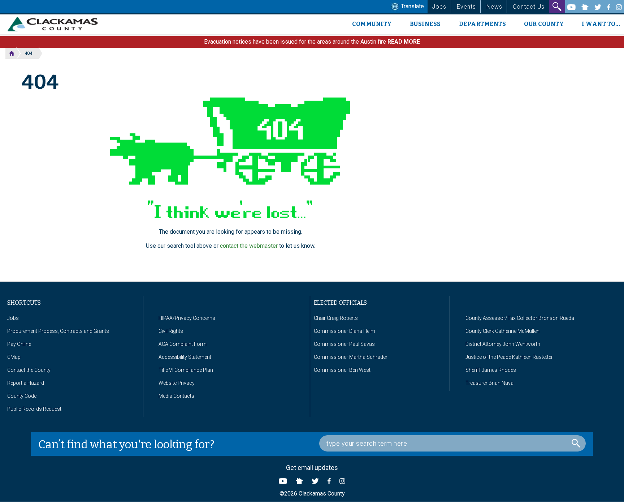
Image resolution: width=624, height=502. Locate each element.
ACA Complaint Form (183, 344)
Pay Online (19, 344)
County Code (21, 396)
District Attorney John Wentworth (502, 344)
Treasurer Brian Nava (489, 383)
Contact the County (29, 370)
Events (466, 6)
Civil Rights (171, 331)
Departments (482, 24)
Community (372, 24)
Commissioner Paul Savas (344, 344)
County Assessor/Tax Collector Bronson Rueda (519, 318)
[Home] (55, 24)
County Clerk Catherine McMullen (502, 331)
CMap (14, 357)
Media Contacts (176, 396)
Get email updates (312, 467)
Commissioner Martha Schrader (350, 357)
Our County (544, 24)
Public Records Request (34, 409)
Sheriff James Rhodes (490, 370)
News (494, 6)
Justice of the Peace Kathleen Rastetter (509, 357)
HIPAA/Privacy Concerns (187, 318)
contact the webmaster (249, 245)
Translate (411, 6)
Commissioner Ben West (342, 370)
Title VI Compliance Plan (186, 370)
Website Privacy (177, 383)
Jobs (439, 6)
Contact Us (529, 6)
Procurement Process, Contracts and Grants (58, 331)
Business (425, 24)
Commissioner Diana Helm (344, 331)
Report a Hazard (25, 383)
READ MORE (403, 41)
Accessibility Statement (185, 357)
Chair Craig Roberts (336, 318)
